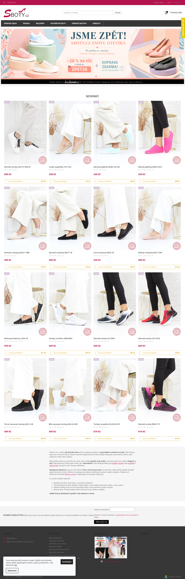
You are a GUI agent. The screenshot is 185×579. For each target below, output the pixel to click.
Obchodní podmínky (56, 552)
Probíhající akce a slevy (57, 543)
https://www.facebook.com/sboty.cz (19, 542)
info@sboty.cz (11, 538)
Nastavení (12, 570)
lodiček (114, 463)
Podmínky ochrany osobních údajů (62, 555)
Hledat (118, 12)
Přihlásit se (101, 522)
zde (15, 565)
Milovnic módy (70, 474)
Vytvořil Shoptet (175, 576)
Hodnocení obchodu (56, 541)
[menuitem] (10, 23)
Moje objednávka (55, 538)
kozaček (131, 463)
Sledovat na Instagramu (112, 561)
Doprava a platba (55, 546)
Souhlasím (66, 562)
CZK (168, 3)
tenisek (121, 463)
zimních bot (53, 465)
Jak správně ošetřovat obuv (59, 549)
